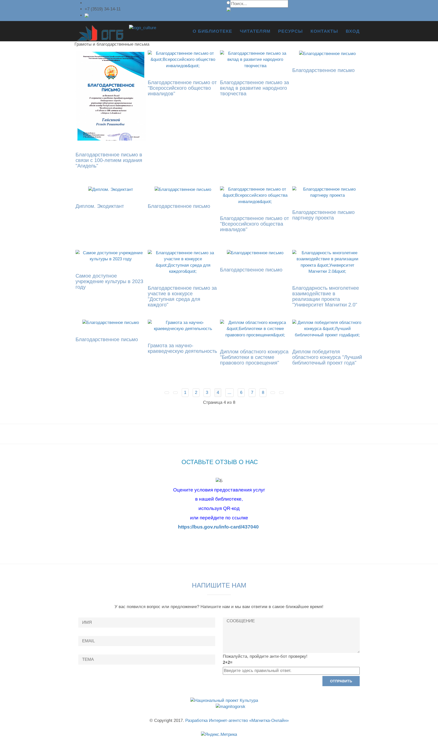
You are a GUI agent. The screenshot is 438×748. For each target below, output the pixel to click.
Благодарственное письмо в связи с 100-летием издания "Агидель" (109, 160)
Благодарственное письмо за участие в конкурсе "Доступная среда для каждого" (182, 296)
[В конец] (281, 392)
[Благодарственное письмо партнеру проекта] (327, 192)
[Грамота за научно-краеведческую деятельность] (183, 325)
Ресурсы (290, 31)
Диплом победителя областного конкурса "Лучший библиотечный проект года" (327, 357)
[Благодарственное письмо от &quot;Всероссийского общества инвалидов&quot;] (255, 195)
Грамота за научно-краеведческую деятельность (182, 348)
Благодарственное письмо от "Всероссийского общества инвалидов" (254, 223)
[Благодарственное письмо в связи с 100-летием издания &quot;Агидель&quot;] (111, 95)
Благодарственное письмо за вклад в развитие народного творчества (254, 88)
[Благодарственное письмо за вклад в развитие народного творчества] (255, 59)
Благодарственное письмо (323, 70)
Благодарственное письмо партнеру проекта (323, 215)
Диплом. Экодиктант (100, 206)
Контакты (324, 31)
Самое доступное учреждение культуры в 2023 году (109, 281)
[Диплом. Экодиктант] (110, 189)
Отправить (341, 681)
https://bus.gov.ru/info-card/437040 (218, 527)
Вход (353, 31)
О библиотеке (212, 31)
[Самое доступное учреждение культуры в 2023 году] (111, 255)
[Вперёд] (272, 392)
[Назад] (175, 392)
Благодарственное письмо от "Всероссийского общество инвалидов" (182, 88)
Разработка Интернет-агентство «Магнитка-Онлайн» (237, 720)
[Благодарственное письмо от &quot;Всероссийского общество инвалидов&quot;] (183, 59)
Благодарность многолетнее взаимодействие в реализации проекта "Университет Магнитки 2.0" (325, 296)
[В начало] (167, 392)
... (229, 392)
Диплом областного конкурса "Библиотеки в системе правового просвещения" (254, 357)
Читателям (255, 31)
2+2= (227, 662)
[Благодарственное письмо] (327, 53)
